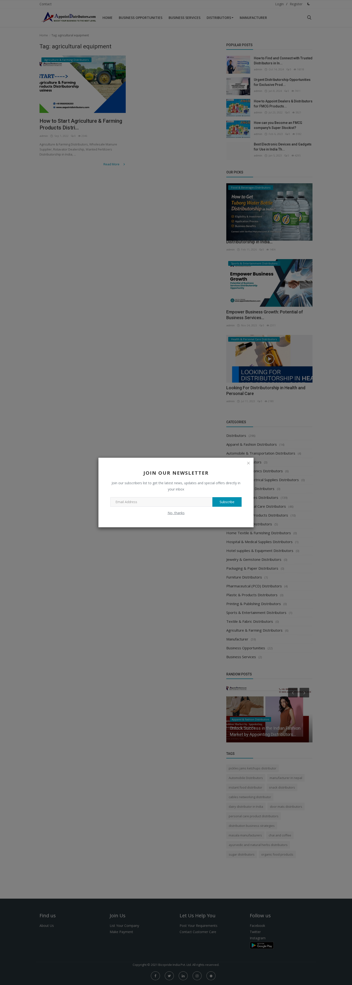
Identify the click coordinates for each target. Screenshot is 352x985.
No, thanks (176, 513)
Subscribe (227, 502)
